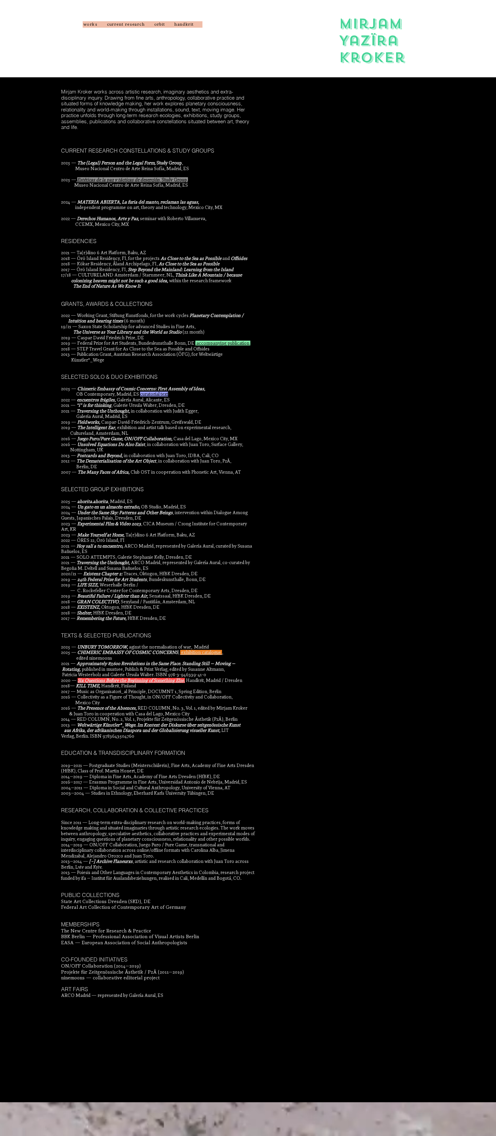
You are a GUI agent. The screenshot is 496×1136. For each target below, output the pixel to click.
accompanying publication (222, 343)
